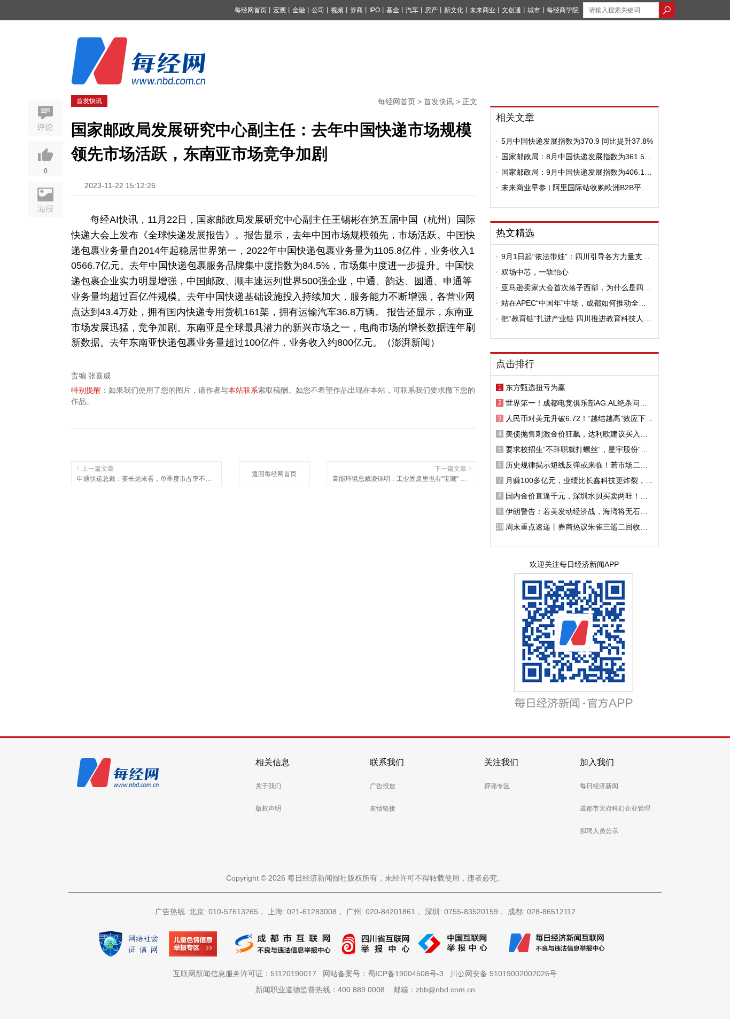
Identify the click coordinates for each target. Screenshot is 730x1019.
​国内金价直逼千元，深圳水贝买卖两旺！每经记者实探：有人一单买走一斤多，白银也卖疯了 (577, 496)
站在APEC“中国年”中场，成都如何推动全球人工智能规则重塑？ (573, 303)
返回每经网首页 (274, 474)
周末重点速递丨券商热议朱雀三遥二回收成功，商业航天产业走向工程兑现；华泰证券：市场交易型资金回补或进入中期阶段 (577, 527)
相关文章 (515, 117)
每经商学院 (563, 10)
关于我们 (268, 786)
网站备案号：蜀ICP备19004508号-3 (385, 973)
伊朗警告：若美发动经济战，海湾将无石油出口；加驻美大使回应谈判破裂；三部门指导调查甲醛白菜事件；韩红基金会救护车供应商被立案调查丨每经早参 (577, 511)
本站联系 (243, 390)
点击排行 (515, 364)
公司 (318, 10)
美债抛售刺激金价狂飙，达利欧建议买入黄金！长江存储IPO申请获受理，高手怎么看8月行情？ (578, 434)
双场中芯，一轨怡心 (535, 272)
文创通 (511, 10)
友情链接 (382, 808)
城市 (533, 10)
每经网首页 (251, 10)
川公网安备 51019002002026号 (503, 973)
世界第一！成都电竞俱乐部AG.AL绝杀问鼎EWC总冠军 (576, 403)
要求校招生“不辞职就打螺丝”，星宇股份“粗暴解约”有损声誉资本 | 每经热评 (577, 449)
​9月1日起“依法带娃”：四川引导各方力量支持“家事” (575, 256)
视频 (337, 10)
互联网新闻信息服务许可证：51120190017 (247, 973)
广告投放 (382, 786)
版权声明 (268, 808)
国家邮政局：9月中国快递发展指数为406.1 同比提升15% (572, 172)
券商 (356, 10)
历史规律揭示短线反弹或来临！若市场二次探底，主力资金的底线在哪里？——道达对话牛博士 (577, 465)
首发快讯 (89, 101)
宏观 (279, 10)
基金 (392, 10)
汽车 (412, 10)
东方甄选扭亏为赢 (535, 387)
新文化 (453, 10)
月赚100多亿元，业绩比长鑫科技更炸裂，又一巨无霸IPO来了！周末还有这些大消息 (579, 480)
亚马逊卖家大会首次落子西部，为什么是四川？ (572, 287)
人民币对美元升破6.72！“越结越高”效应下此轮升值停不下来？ (579, 418)
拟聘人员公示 (599, 831)
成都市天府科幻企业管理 (615, 808)
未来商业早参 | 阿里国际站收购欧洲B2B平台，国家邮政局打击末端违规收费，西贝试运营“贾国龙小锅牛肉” (576, 187)
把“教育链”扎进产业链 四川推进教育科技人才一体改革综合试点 (576, 318)
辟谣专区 (497, 786)
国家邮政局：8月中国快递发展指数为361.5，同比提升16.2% (576, 156)
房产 (431, 10)
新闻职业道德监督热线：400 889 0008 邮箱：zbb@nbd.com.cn (365, 989)
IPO (374, 10)
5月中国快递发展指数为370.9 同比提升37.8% (577, 141)
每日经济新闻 (599, 786)
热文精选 (515, 233)
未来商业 (482, 10)
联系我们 (387, 762)
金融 (298, 10)
